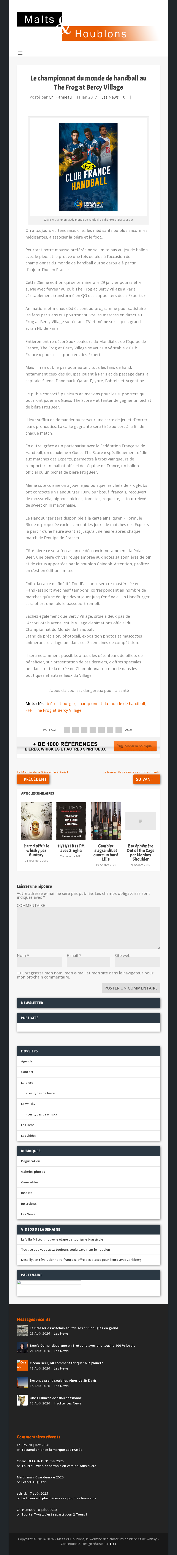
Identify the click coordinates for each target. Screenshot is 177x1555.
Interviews (28, 1204)
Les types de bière (41, 1093)
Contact (27, 1072)
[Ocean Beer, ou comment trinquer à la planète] (22, 1365)
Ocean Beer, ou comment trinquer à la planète (66, 1363)
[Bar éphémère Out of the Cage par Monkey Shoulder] (140, 821)
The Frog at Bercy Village (58, 710)
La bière (27, 1083)
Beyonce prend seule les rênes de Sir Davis (63, 1380)
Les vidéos (28, 1136)
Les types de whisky (42, 1114)
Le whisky (28, 1104)
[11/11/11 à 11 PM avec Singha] (71, 821)
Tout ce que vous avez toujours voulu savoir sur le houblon (65, 1250)
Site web (123, 955)
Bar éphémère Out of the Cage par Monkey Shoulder (141, 852)
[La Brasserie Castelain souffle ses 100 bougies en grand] (22, 1330)
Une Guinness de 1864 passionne (56, 1398)
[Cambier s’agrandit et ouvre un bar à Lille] (106, 821)
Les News (110, 97)
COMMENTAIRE (31, 905)
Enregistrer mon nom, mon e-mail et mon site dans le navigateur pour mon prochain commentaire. (85, 975)
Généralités (29, 1182)
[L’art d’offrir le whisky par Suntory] (36, 821)
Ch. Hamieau (60, 97)
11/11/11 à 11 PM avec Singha (71, 848)
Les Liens (27, 1125)
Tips (112, 1543)
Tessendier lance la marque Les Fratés (51, 1449)
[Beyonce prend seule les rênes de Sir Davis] (22, 1382)
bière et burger (61, 703)
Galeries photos (33, 1172)
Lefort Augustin (34, 1482)
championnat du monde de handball (111, 703)
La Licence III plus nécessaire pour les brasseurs (58, 1498)
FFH (29, 710)
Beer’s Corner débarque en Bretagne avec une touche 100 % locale (82, 1345)
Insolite (26, 1193)
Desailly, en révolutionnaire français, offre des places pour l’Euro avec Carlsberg (81, 1260)
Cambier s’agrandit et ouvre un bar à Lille (106, 852)
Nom (23, 955)
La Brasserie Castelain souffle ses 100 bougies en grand (74, 1328)
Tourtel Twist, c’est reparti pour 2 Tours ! (54, 1514)
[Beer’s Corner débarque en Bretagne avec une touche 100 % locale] (22, 1347)
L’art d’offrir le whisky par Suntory (36, 850)
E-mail (74, 955)
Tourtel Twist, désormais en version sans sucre (58, 1466)
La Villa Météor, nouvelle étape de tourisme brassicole (62, 1239)
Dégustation (30, 1161)
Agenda (27, 1061)
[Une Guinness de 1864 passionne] (22, 1400)
